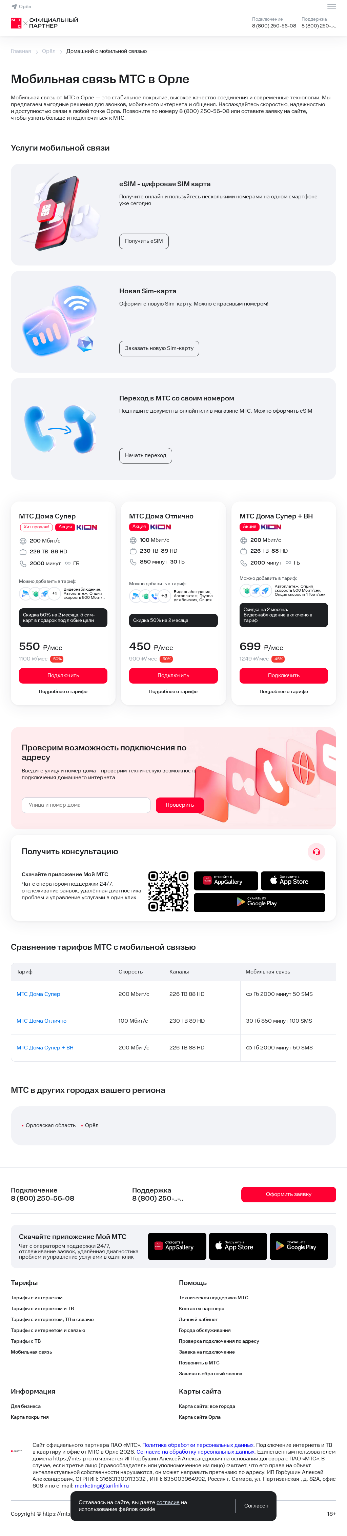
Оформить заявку (288, 1194)
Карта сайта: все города (207, 1406)
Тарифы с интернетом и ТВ (42, 1309)
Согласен (256, 1506)
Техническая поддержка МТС (213, 1298)
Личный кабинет (198, 1319)
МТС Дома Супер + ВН (276, 516)
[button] (173, 108)
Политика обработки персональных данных (197, 1445)
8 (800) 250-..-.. (319, 26)
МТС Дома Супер (47, 516)
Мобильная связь (31, 1352)
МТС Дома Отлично (161, 516)
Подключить (63, 675)
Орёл (25, 6)
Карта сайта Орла (200, 1417)
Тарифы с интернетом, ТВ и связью (52, 1319)
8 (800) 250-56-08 (274, 26)
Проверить (180, 805)
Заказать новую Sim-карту (159, 348)
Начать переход (145, 455)
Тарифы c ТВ (26, 1341)
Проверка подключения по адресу (219, 1341)
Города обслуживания (205, 1330)
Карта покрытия (30, 1417)
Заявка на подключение (207, 1352)
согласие (168, 1502)
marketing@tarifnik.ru (102, 1486)
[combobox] (86, 805)
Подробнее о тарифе (63, 691)
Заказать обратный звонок (210, 1374)
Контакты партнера (201, 1309)
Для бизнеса (26, 1406)
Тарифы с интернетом (37, 1298)
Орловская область (51, 1125)
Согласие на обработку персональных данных (195, 1452)
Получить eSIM (144, 241)
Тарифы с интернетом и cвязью (48, 1330)
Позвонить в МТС (199, 1363)
